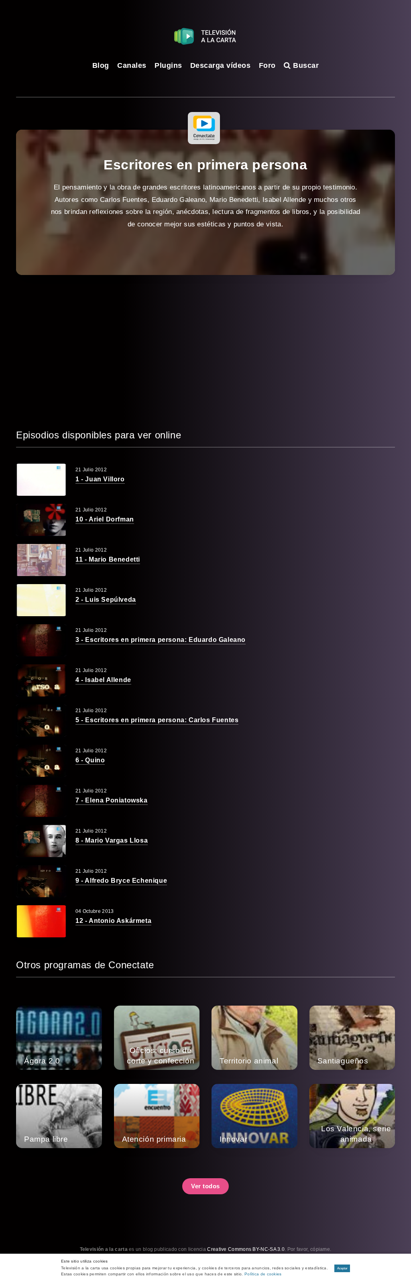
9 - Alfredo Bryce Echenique (121, 880)
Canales (131, 65)
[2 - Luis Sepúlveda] (41, 600)
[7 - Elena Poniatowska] (41, 801)
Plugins (168, 65)
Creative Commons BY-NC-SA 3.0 (246, 1249)
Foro (267, 65)
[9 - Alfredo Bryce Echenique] (41, 881)
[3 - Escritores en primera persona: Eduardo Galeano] (41, 640)
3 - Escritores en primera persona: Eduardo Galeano (160, 639)
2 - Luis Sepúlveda (105, 599)
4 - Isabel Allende (103, 679)
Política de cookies (263, 1274)
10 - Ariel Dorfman (104, 519)
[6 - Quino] (41, 761)
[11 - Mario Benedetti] (41, 560)
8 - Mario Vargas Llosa (111, 840)
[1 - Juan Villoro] (41, 480)
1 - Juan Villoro (100, 479)
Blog (100, 65)
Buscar (305, 65)
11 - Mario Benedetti (107, 559)
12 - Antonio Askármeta (113, 920)
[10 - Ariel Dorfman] (41, 520)
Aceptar (342, 1268)
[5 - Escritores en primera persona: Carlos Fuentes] (41, 721)
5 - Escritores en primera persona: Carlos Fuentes (156, 720)
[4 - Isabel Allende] (41, 680)
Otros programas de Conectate (85, 964)
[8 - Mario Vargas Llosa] (41, 841)
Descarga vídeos (220, 65)
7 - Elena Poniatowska (111, 800)
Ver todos (205, 1186)
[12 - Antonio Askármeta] (41, 921)
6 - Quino (90, 760)
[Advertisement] (205, 351)
